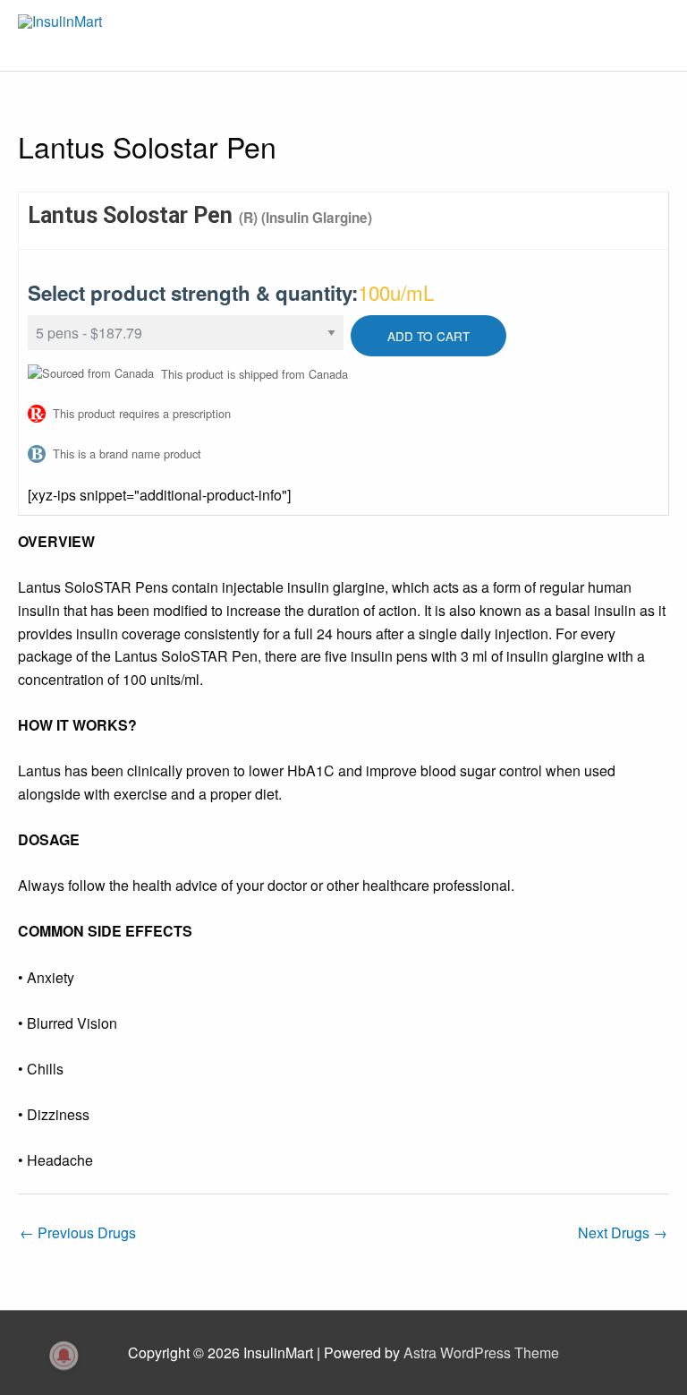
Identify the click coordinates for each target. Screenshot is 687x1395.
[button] (686, 1386)
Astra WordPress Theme (481, 1352)
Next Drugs (622, 1232)
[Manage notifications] (64, 1355)
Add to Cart (428, 336)
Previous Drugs (78, 1232)
